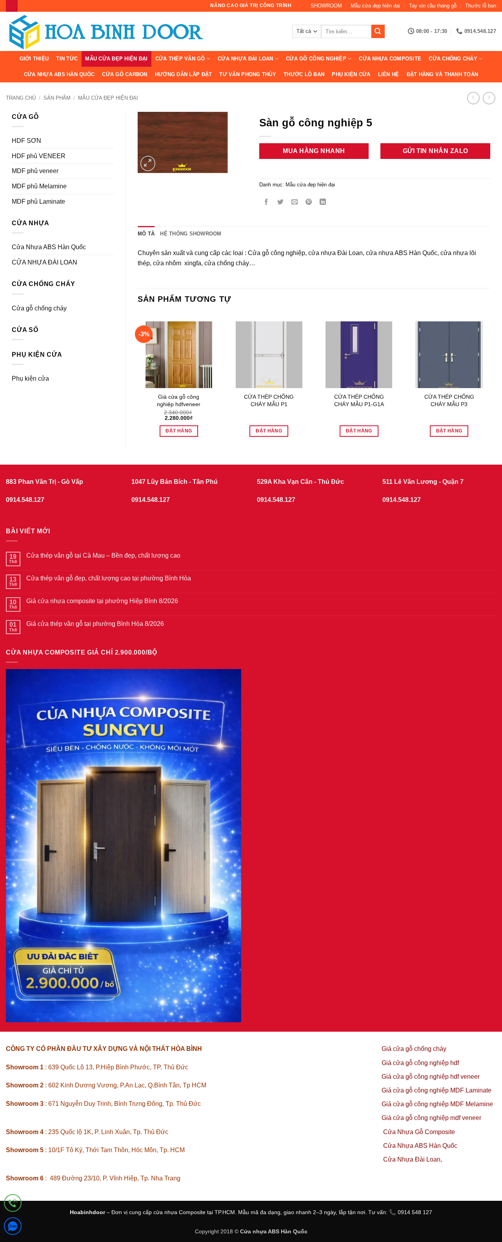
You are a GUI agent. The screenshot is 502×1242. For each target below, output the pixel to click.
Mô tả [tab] (146, 234)
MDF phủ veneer (35, 171)
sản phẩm (57, 98)
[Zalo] (13, 1227)
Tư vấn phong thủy (247, 74)
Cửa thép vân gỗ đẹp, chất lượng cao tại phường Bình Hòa (108, 578)
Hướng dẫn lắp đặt (183, 74)
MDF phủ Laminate (38, 201)
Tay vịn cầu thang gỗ (433, 6)
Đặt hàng (179, 431)
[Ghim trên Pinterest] (308, 202)
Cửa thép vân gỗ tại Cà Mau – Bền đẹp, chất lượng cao (103, 555)
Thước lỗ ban (480, 6)
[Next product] (473, 98)
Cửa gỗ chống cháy (39, 308)
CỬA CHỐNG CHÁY (453, 59)
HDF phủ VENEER (38, 156)
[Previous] (138, 374)
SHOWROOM (326, 6)
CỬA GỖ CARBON (124, 74)
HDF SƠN (26, 140)
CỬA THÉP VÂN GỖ (180, 59)
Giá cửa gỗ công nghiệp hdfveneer (178, 400)
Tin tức (67, 59)
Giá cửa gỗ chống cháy (414, 1048)
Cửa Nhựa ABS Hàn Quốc (59, 74)
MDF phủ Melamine (39, 186)
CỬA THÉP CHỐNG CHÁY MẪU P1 (269, 400)
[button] (148, 163)
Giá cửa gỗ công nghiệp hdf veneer (431, 1076)
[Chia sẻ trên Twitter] (280, 202)
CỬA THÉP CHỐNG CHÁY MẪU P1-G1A (359, 400)
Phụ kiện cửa (351, 74)
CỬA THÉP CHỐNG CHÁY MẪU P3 (449, 400)
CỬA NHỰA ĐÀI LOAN (245, 59)
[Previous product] (489, 98)
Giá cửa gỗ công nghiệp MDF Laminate (436, 1090)
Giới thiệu (34, 59)
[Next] (490, 374)
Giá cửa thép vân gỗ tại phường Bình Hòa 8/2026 (95, 623)
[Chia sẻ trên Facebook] (266, 202)
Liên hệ (388, 74)
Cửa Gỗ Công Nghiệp (316, 59)
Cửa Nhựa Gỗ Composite (420, 1132)
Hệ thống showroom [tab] (190, 234)
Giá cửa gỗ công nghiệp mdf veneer (431, 1117)
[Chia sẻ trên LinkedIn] (322, 202)
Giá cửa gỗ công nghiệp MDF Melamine (437, 1104)
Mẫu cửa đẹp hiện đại (375, 6)
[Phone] (13, 1204)
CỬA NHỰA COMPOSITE (390, 59)
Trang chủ (21, 98)
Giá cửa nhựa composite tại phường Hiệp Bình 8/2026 (102, 601)
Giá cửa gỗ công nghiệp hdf (420, 1063)
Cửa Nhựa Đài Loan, (412, 1159)
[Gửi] (378, 31)
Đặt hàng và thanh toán (442, 74)
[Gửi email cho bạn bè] (294, 202)
